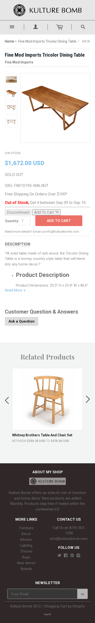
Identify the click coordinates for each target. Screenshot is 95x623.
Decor (26, 534)
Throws (26, 551)
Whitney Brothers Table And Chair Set (42, 435)
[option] (47, 405)
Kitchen (26, 539)
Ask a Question (22, 321)
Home (9, 41)
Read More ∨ (15, 290)
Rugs (26, 557)
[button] (7, 399)
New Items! (26, 563)
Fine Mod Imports (19, 62)
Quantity (11, 221)
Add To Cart (59, 221)
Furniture (26, 528)
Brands (26, 569)
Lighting (26, 545)
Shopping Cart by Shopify (64, 606)
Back (86, 41)
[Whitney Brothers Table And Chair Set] (47, 427)
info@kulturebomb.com (69, 538)
